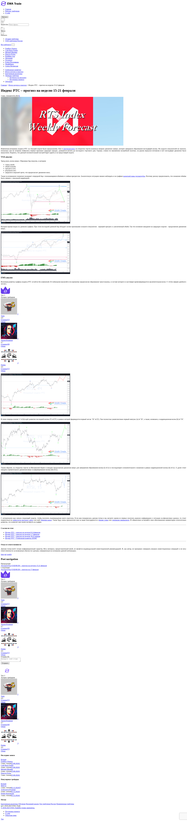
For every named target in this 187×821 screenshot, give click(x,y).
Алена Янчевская (11, 66)
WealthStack (9, 64)
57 (20, 788)
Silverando (9, 58)
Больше (3, 759)
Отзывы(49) (5, 344)
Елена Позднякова (12, 62)
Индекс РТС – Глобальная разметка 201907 (21, 538)
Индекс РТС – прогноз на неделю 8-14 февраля (22, 532)
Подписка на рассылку (18, 78)
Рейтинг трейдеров (12, 11)
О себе (7, 13)
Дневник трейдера (12, 76)
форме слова (103, 520)
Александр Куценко (8, 790)
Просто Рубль (10, 54)
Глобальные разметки (13, 70)
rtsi (5, 554)
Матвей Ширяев (11, 52)
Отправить (5, 663)
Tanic (3, 316)
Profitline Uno (10, 56)
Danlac (3, 365)
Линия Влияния (7, 340)
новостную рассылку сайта (23, 520)
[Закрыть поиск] (2, 22)
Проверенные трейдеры (65, 804)
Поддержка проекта (17, 79)
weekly (9, 554)
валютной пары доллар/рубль (134, 176)
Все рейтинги (6, 45)
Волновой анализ (32, 804)
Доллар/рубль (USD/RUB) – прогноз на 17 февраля (20, 569)
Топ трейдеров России (47, 804)
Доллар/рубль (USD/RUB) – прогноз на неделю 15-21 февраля (24, 566)
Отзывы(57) (5, 320)
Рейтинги (5, 17)
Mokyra (3, 786)
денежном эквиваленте (120, 520)
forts (2, 554)
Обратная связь (10, 815)
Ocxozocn (8, 60)
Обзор (3, 322)
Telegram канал (46, 520)
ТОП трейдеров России (14, 41)
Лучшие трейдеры (12, 39)
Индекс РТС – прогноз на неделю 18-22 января (22, 536)
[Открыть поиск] (3, 19)
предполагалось (69, 149)
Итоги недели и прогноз (14, 72)
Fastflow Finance (11, 48)
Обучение (8, 81)
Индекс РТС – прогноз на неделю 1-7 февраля (22, 534)
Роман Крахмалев (7, 793)
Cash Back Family (11, 50)
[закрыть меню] (2, 33)
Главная (8, 9)
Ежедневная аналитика (13, 74)
